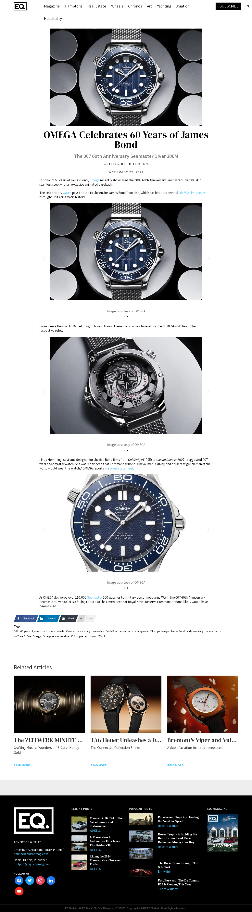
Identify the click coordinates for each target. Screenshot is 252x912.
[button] (43, 258)
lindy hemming (195, 631)
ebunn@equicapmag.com (31, 854)
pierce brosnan (87, 636)
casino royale (56, 631)
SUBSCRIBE (229, 6)
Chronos (135, 6)
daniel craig (83, 631)
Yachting (164, 6)
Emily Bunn (112, 631)
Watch (102, 636)
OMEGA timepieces (192, 193)
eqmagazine (141, 631)
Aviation (183, 6)
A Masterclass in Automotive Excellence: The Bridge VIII (105, 841)
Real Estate (96, 6)
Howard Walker (168, 826)
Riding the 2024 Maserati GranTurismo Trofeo (105, 860)
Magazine (52, 6)
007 (16, 631)
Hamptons (73, 6)
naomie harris (212, 631)
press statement (121, 468)
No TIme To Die (22, 636)
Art (149, 6)
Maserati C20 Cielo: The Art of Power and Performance (106, 822)
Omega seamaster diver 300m (60, 636)
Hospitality (53, 18)
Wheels (117, 6)
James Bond (178, 631)
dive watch (98, 631)
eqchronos (126, 631)
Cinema (70, 631)
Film (152, 631)
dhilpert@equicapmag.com (32, 864)
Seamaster (94, 597)
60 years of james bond (33, 631)
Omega (94, 180)
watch (67, 193)
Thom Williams (168, 889)
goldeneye (163, 631)
